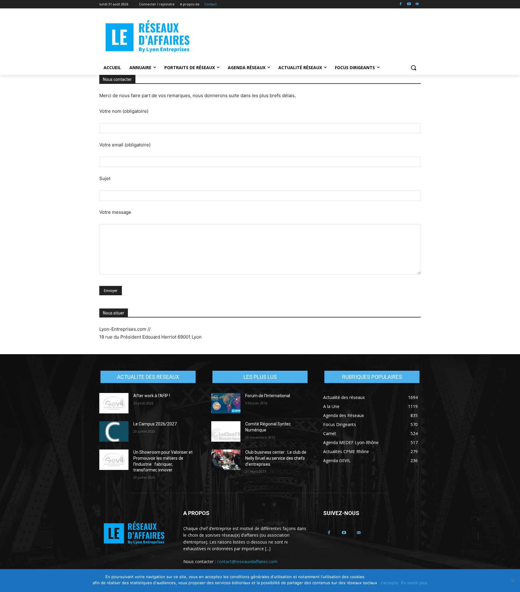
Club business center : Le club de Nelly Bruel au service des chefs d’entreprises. (275, 458)
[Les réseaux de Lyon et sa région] (147, 37)
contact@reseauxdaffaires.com (247, 561)
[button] (413, 67)
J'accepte (389, 582)
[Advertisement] (305, 36)
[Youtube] (408, 4)
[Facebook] (400, 4)
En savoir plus (414, 582)
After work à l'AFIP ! (151, 395)
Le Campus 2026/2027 (155, 424)
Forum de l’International (267, 395)
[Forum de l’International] (225, 403)
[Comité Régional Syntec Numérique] (225, 431)
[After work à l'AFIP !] (113, 403)
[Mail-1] (417, 4)
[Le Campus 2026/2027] (113, 431)
